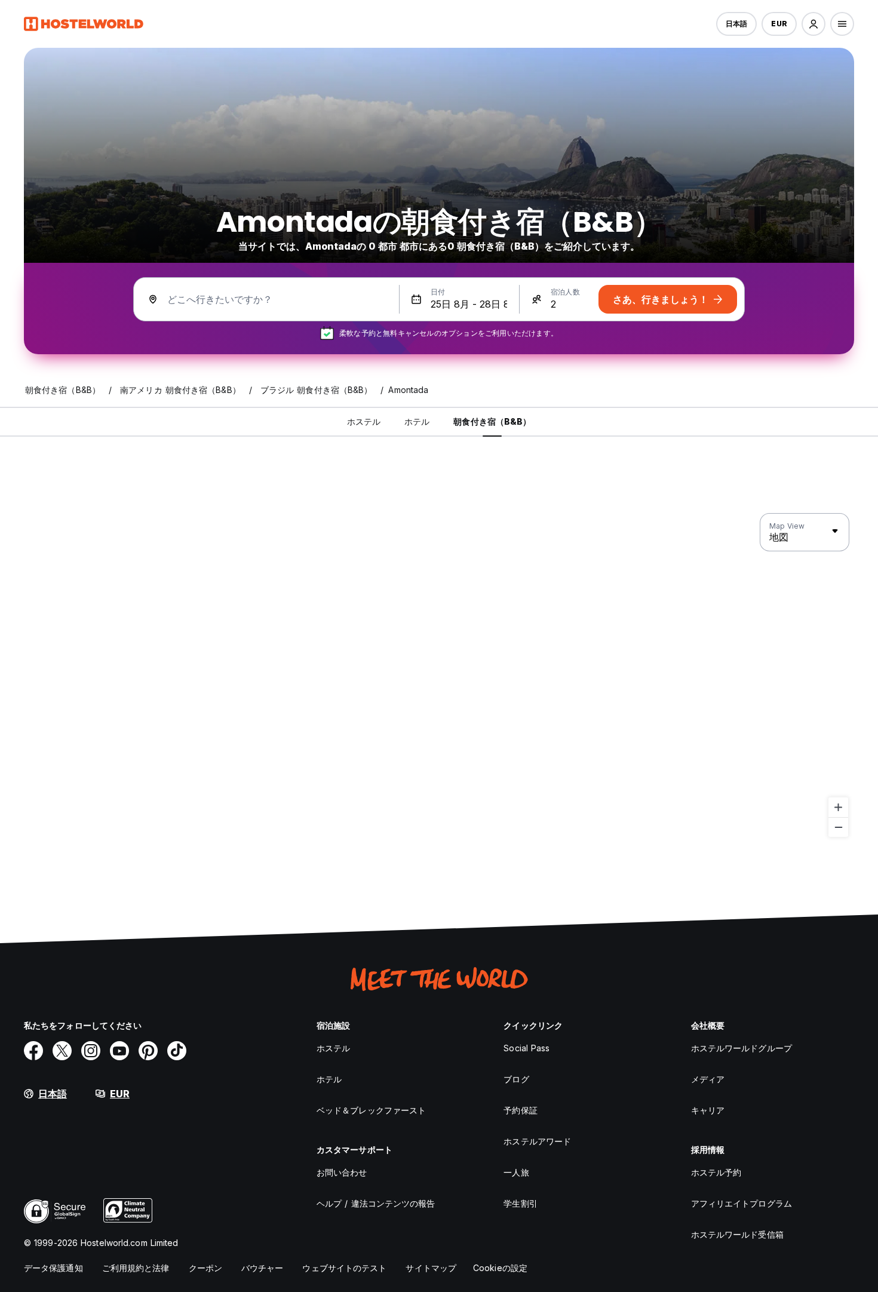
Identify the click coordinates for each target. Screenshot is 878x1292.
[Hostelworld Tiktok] (176, 1050)
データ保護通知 (53, 1268)
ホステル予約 (716, 1172)
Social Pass (526, 1048)
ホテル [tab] (416, 421)
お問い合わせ (342, 1172)
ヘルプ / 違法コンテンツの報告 (376, 1203)
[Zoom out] (838, 827)
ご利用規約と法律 (136, 1268)
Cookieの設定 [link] (500, 1268)
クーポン (205, 1268)
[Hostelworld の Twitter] (62, 1050)
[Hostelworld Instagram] (90, 1050)
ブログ (516, 1079)
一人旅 (516, 1172)
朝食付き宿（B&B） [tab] (492, 421)
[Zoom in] (838, 807)
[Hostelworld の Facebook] (33, 1050)
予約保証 (520, 1110)
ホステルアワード (537, 1141)
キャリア (707, 1110)
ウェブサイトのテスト (344, 1268)
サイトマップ (431, 1268)
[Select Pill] (813, 24)
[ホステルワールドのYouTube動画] (119, 1050)
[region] (439, 675)
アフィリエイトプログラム (741, 1203)
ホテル (329, 1079)
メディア (707, 1079)
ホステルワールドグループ (741, 1048)
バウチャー (262, 1268)
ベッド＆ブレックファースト (371, 1110)
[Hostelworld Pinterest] (148, 1050)
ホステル (333, 1048)
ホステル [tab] (363, 421)
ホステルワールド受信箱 (737, 1234)
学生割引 (520, 1203)
